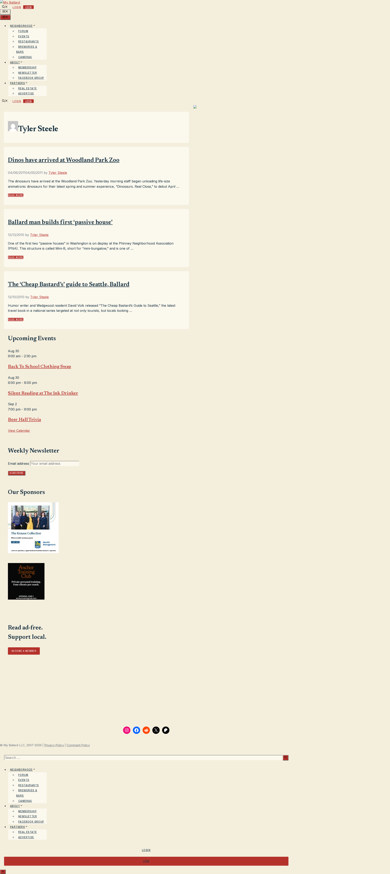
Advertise (26, 93)
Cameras (25, 57)
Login (17, 7)
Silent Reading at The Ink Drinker (43, 393)
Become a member (24, 651)
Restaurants (28, 41)
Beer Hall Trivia (24, 420)
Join (28, 7)
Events (23, 36)
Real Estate (27, 88)
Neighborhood (21, 26)
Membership (27, 67)
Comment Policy (78, 745)
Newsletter (27, 73)
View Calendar (19, 431)
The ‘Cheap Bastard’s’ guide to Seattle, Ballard (68, 285)
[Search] (285, 757)
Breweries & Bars (26, 49)
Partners (17, 83)
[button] (5, 7)
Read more (15, 195)
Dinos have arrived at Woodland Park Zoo (63, 160)
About (15, 62)
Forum (23, 31)
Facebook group (31, 78)
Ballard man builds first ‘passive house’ (60, 223)
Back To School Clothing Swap (39, 367)
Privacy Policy (54, 745)
